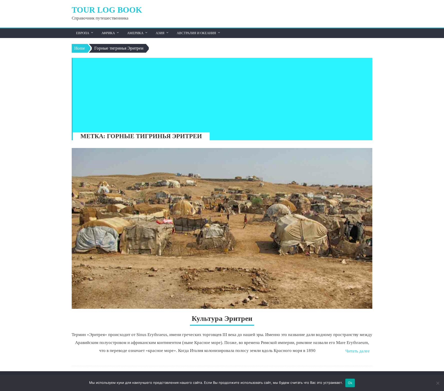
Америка (135, 33)
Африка (108, 33)
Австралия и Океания (196, 33)
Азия (160, 33)
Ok (350, 383)
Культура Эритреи (222, 318)
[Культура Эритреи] (222, 228)
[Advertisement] (220, 94)
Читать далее (357, 351)
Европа (82, 33)
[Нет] (437, 383)
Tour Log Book (107, 9)
